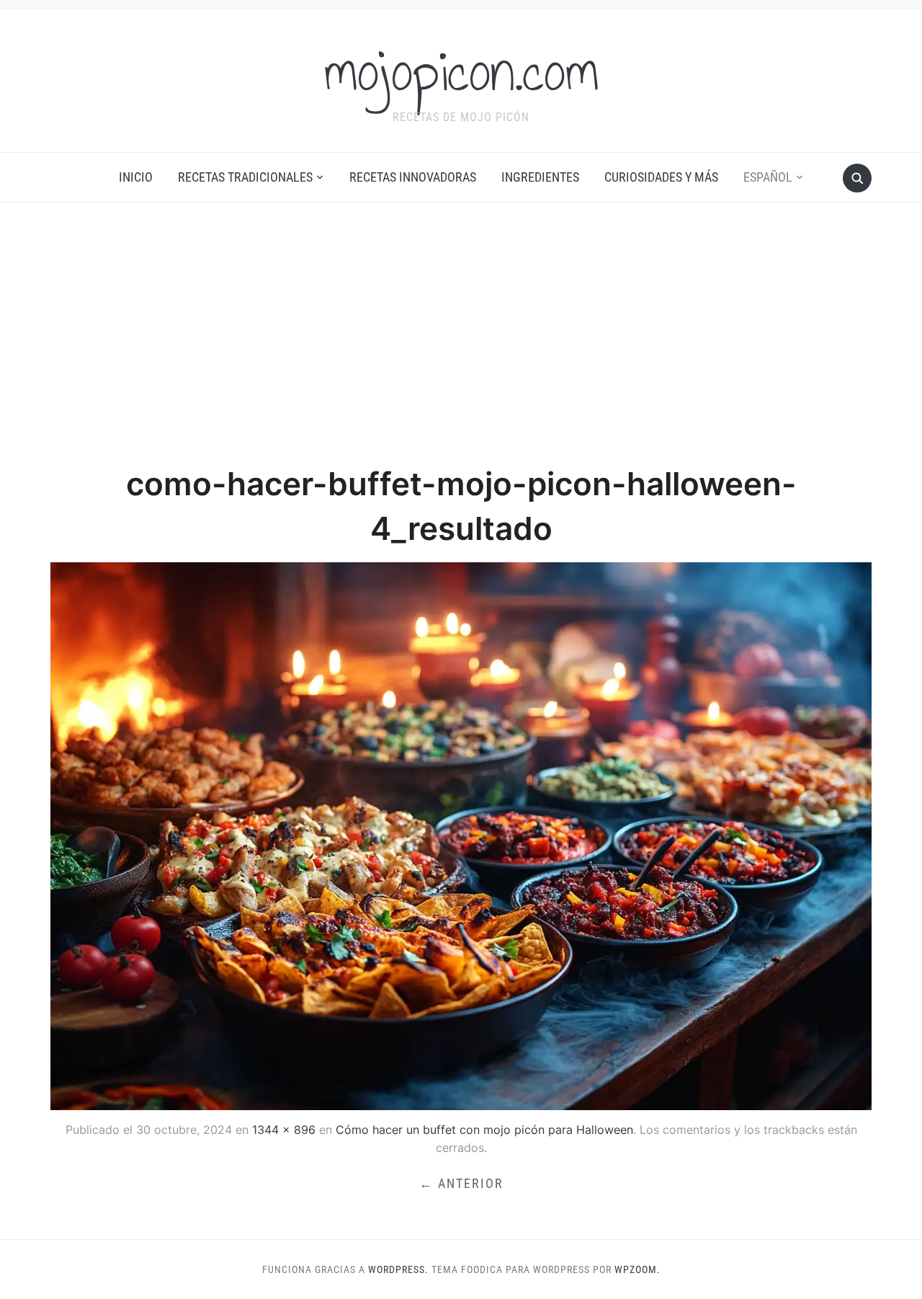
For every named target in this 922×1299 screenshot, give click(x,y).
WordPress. (398, 1269)
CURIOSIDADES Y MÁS (661, 177)
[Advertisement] (461, 332)
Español (767, 177)
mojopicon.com (461, 71)
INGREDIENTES (540, 177)
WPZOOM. (637, 1269)
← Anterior (461, 1183)
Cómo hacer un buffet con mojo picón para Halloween (484, 1129)
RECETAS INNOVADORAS (412, 177)
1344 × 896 (283, 1129)
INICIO (136, 177)
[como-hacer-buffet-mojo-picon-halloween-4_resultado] (461, 835)
